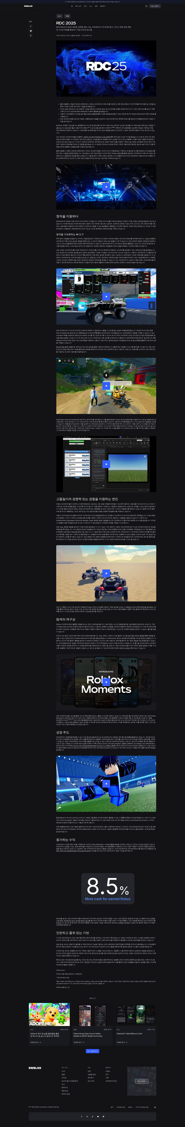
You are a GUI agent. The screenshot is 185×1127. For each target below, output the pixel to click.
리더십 (64, 1078)
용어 (112, 1107)
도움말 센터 (92, 1074)
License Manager (90, 746)
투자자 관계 (66, 1094)
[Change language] (155, 1107)
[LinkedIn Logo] (103, 1116)
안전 (89, 1071)
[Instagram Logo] (87, 1116)
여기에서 (127, 648)
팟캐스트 (65, 1087)
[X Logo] (82, 1116)
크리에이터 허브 (111, 1081)
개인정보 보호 (121, 1107)
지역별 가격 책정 (124, 923)
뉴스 (59, 16)
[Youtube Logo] (98, 1116)
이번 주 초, (60, 944)
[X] (31, 36)
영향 (63, 1074)
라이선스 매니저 (78, 746)
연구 (107, 1074)
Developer (73, 851)
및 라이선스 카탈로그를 (105, 746)
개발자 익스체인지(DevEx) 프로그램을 (97, 137)
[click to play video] (106, 187)
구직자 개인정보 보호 (141, 1107)
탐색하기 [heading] (108, 1067)
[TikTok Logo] (92, 1116)
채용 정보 (65, 1091)
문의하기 (91, 1078)
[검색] (146, 6)
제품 (67, 16)
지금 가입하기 (155, 6)
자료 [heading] (89, 1067)
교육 (107, 1078)
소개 (63, 1071)
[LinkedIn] (31, 31)
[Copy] (31, 26)
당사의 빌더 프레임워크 (70, 1081)
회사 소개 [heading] (64, 1067)
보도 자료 (91, 1081)
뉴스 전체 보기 (92, 1051)
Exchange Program (84, 851)
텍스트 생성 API (61, 347)
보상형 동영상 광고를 (82, 921)
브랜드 (108, 1071)
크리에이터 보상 (69, 921)
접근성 (130, 1107)
